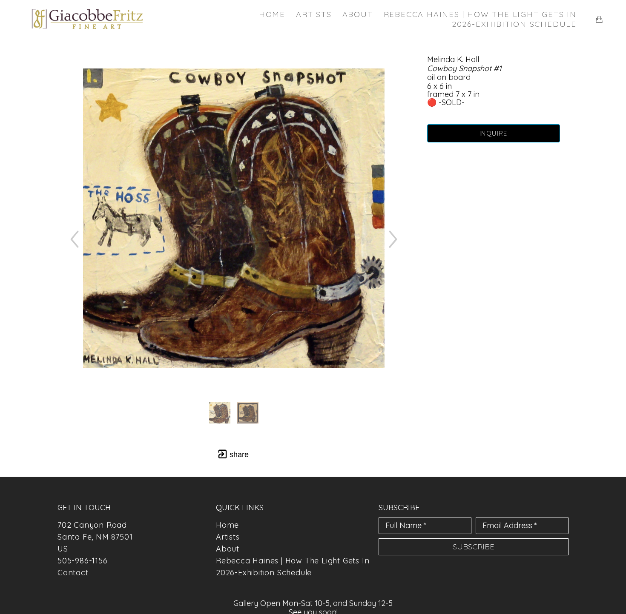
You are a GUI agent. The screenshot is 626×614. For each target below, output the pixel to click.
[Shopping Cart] (599, 19)
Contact (73, 572)
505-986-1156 (82, 561)
